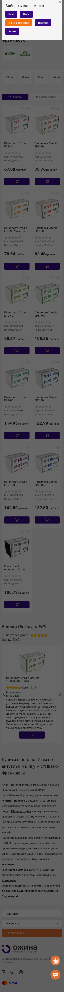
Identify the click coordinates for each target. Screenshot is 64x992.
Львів (26, 14)
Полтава (43, 22)
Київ (11, 14)
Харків (12, 31)
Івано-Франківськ (19, 22)
